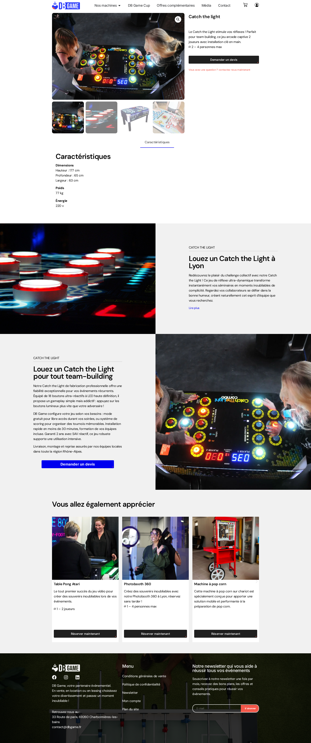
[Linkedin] (77, 677)
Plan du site (130, 709)
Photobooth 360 (137, 584)
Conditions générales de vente (144, 676)
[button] (178, 19)
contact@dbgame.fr (66, 727)
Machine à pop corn (210, 584)
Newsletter (130, 693)
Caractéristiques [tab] (157, 142)
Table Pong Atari (67, 584)
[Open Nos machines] (119, 5)
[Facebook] (54, 677)
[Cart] (245, 5)
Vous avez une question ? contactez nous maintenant (219, 69)
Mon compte (131, 701)
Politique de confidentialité (141, 684)
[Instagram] (66, 677)
